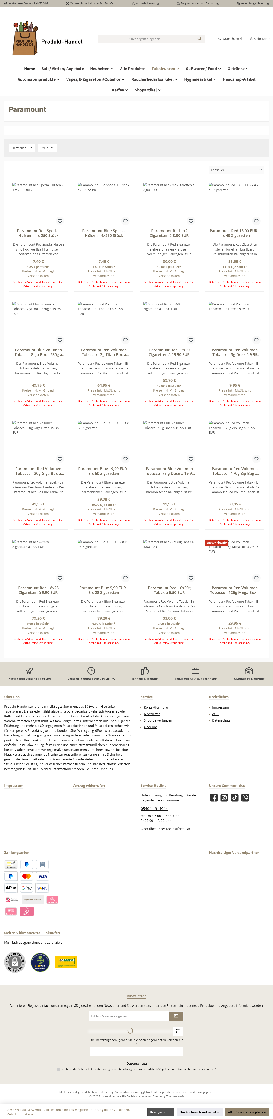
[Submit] (176, 1016)
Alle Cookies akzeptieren (247, 1112)
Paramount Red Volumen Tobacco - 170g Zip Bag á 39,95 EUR (235, 471)
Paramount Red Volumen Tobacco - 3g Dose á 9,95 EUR (235, 352)
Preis (45, 148)
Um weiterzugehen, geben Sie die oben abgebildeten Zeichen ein (136, 1042)
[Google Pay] (26, 888)
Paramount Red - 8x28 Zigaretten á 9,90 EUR (38, 590)
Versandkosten (125, 1092)
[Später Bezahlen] (11, 876)
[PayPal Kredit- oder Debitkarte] (34, 876)
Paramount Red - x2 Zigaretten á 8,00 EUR (169, 233)
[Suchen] (200, 39)
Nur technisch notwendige (199, 1112)
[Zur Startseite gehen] (47, 39)
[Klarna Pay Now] (27, 911)
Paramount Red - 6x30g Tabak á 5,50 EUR (169, 590)
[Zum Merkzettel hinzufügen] (60, 221)
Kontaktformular (156, 707)
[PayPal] (26, 864)
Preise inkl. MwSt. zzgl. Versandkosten (38, 273)
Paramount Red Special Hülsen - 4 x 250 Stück (38, 233)
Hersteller (19, 148)
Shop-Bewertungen (158, 720)
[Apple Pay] (11, 888)
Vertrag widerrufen (89, 785)
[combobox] (146, 39)
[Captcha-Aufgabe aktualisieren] (178, 1031)
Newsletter (152, 714)
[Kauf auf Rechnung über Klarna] (10, 911)
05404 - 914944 (154, 808)
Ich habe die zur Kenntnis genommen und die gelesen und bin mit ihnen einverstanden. (139, 1069)
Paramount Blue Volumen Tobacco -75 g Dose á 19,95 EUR (169, 471)
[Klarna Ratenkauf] (52, 899)
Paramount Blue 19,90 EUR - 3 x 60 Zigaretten (103, 471)
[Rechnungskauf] (42, 864)
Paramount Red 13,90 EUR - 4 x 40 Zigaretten (235, 233)
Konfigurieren (161, 1112)
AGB (215, 714)
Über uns (150, 727)
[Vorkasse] (11, 864)
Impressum (220, 707)
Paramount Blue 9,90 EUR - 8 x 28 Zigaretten (103, 590)
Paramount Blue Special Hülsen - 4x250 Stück (104, 233)
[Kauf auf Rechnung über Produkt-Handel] (11, 899)
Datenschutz (221, 720)
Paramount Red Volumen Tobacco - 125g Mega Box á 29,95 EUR (235, 590)
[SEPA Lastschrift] (42, 888)
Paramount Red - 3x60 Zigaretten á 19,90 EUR (169, 352)
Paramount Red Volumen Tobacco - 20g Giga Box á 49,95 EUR (38, 471)
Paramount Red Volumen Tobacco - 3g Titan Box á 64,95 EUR (104, 352)
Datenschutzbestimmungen (95, 1069)
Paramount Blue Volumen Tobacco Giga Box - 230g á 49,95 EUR (38, 352)
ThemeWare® (175, 1096)
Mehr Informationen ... (22, 1114)
